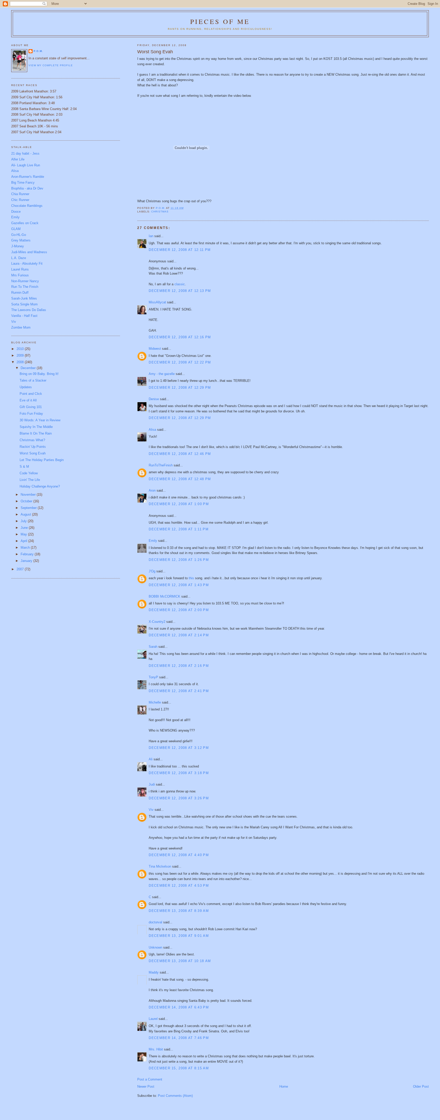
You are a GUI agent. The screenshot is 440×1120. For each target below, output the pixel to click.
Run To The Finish (24, 287)
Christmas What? (32, 440)
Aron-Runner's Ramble (27, 177)
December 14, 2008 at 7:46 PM (179, 1038)
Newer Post (145, 1086)
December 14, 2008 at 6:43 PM (179, 1007)
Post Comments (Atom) (175, 1096)
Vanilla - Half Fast (24, 316)
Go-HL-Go (18, 235)
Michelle (155, 702)
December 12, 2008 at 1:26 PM (179, 560)
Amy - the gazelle (162, 374)
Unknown (155, 947)
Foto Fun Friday (31, 413)
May (24, 534)
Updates (26, 387)
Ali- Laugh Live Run (25, 165)
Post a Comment (149, 1079)
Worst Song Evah (33, 453)
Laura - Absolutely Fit (27, 263)
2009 (21, 355)
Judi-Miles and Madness (29, 252)
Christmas (160, 211)
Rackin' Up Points (33, 447)
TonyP (153, 677)
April (24, 541)
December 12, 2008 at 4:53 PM (179, 885)
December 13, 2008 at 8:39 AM (179, 911)
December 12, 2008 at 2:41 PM (179, 691)
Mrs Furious (20, 275)
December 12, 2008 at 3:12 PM (179, 748)
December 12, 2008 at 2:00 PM (179, 610)
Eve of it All (28, 400)
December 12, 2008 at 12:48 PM (180, 479)
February (28, 554)
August (26, 514)
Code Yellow (29, 473)
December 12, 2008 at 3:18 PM (179, 773)
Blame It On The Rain (36, 433)
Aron (152, 490)
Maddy (154, 972)
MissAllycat (157, 302)
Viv (151, 810)
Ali (151, 759)
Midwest (155, 348)
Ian (151, 236)
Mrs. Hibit (156, 1049)
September (29, 508)
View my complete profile (51, 65)
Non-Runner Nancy (25, 281)
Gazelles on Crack (24, 223)
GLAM (16, 229)
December (29, 368)
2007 (21, 569)
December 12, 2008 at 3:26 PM (179, 798)
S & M (24, 466)
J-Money (17, 246)
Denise (154, 399)
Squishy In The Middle (36, 427)
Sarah (153, 647)
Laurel (153, 1019)
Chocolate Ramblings (27, 206)
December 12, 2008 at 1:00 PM (179, 504)
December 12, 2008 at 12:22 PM (180, 362)
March (26, 547)
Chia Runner (20, 194)
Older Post (421, 1086)
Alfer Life (17, 159)
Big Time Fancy (23, 182)
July (24, 521)
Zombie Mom (21, 327)
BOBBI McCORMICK (164, 596)
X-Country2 (157, 622)
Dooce (16, 211)
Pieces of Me (220, 21)
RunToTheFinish (161, 465)
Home (283, 1086)
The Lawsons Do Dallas (28, 310)
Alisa (152, 429)
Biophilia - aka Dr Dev (27, 188)
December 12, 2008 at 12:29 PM (180, 387)
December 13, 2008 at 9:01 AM (179, 936)
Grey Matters (21, 240)
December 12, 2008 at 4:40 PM (179, 855)
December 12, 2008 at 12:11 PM (180, 250)
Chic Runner (20, 200)
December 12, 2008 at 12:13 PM (180, 291)
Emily (153, 541)
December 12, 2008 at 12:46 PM (180, 454)
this (191, 578)
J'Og (152, 571)
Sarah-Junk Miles (24, 298)
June (25, 528)
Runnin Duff (20, 292)
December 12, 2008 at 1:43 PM (179, 585)
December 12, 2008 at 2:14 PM (179, 635)
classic (179, 284)
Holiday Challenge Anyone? (40, 486)
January (27, 561)
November (29, 494)
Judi (152, 784)
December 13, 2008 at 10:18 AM (180, 961)
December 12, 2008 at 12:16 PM (180, 337)
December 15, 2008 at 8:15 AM (179, 1068)
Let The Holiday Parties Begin (42, 460)
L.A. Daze (18, 258)
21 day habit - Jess (25, 153)
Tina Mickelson (160, 866)
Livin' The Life (30, 480)
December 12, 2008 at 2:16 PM (179, 666)
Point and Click (31, 394)
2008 (21, 362)
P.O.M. (38, 51)
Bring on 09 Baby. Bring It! (39, 374)
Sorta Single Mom (24, 304)
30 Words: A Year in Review (40, 420)
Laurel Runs (20, 269)
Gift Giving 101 (31, 407)
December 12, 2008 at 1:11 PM (178, 529)
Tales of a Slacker (33, 380)
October (27, 501)
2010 (21, 349)
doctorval (155, 922)
